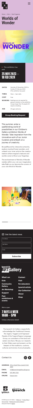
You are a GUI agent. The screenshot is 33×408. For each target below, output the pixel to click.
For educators (24, 284)
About (20, 294)
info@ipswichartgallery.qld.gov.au (20, 369)
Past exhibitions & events (7, 298)
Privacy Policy (25, 399)
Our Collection (24, 290)
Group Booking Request (15, 115)
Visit (20, 280)
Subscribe (16, 256)
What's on (6, 277)
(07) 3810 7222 (14, 372)
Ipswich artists (24, 287)
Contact (21, 277)
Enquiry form (13, 375)
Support (5, 293)
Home (3, 14)
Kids (8, 14)
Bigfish (13, 403)
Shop (20, 297)
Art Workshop (7, 289)
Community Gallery (7, 285)
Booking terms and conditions (17, 401)
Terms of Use (5, 401)
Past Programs (16, 14)
